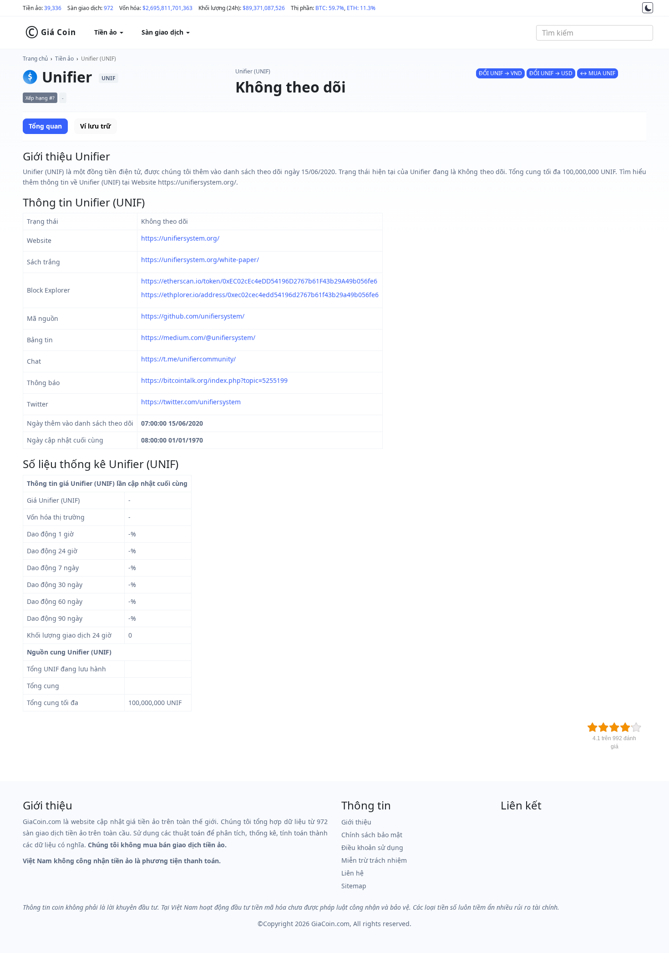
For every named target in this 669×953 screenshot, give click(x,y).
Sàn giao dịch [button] (163, 32)
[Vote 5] (636, 727)
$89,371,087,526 (264, 8)
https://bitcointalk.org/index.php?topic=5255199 (214, 380)
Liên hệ (352, 873)
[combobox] (594, 33)
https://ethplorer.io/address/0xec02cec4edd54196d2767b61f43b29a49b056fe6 (260, 294)
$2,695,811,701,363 (167, 8)
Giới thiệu (356, 822)
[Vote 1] (592, 727)
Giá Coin (50, 32)
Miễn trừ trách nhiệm (374, 860)
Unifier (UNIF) (98, 58)
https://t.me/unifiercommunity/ (188, 359)
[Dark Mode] (647, 7)
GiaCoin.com (330, 923)
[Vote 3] (614, 727)
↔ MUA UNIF (597, 73)
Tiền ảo (64, 58)
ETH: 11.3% (361, 8)
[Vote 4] (625, 727)
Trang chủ (35, 58)
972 (108, 8)
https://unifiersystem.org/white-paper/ (200, 259)
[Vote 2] (603, 727)
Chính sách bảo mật (371, 834)
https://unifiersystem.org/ (180, 238)
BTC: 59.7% (329, 8)
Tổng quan (45, 126)
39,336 (52, 8)
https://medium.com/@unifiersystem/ (198, 337)
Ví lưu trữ (95, 126)
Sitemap (353, 885)
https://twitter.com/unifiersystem (191, 401)
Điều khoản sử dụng (372, 847)
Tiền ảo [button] (106, 32)
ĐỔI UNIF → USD (551, 73)
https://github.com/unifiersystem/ (192, 316)
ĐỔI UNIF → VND (500, 73)
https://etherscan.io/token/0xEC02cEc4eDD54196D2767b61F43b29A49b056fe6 (259, 281)
